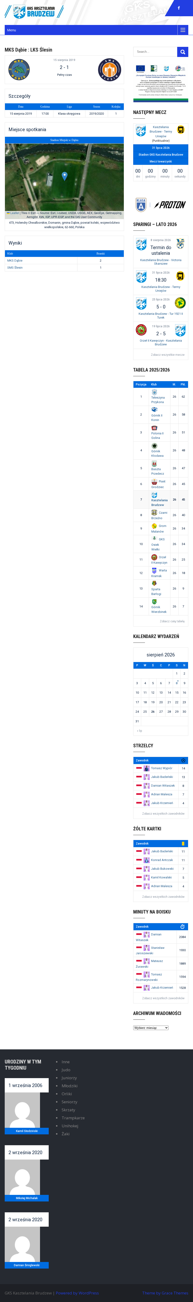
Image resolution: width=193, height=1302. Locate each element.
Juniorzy (69, 1077)
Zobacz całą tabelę (172, 621)
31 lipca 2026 (161, 272)
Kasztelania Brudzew (159, 502)
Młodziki (70, 1085)
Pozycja (141, 384)
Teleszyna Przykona (158, 400)
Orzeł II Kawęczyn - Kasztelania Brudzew (161, 342)
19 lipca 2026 (161, 326)
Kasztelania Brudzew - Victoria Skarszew (160, 262)
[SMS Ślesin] (101, 69)
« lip (139, 730)
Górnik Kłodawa (157, 453)
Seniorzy (69, 1101)
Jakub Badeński (162, 777)
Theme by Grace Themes (165, 1293)
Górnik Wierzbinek (159, 609)
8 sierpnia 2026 (161, 240)
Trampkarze (73, 1117)
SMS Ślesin (15, 267)
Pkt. (183, 384)
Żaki (66, 1133)
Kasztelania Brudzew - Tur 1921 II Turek (161, 315)
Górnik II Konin (156, 418)
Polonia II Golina (157, 436)
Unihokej (70, 1125)
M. (174, 384)
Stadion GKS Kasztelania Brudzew (161, 154)
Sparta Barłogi (156, 591)
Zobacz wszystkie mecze (168, 354)
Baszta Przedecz (157, 471)
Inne (66, 1061)
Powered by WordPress (77, 1293)
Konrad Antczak (162, 860)
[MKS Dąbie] (27, 69)
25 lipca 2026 (161, 299)
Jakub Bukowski (162, 868)
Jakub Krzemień (162, 803)
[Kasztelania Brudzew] (141, 131)
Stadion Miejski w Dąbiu (64, 140)
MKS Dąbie (14, 260)
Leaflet (14, 213)
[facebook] (179, 8)
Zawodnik (142, 760)
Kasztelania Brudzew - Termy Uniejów (161, 131)
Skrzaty (68, 1109)
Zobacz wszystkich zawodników (163, 813)
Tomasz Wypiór (161, 768)
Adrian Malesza (161, 794)
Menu (11, 30)
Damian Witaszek (163, 785)
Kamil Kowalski (161, 877)
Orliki (67, 1093)
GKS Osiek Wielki (158, 544)
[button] (65, 176)
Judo (66, 1069)
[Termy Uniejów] (181, 130)
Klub (154, 384)
